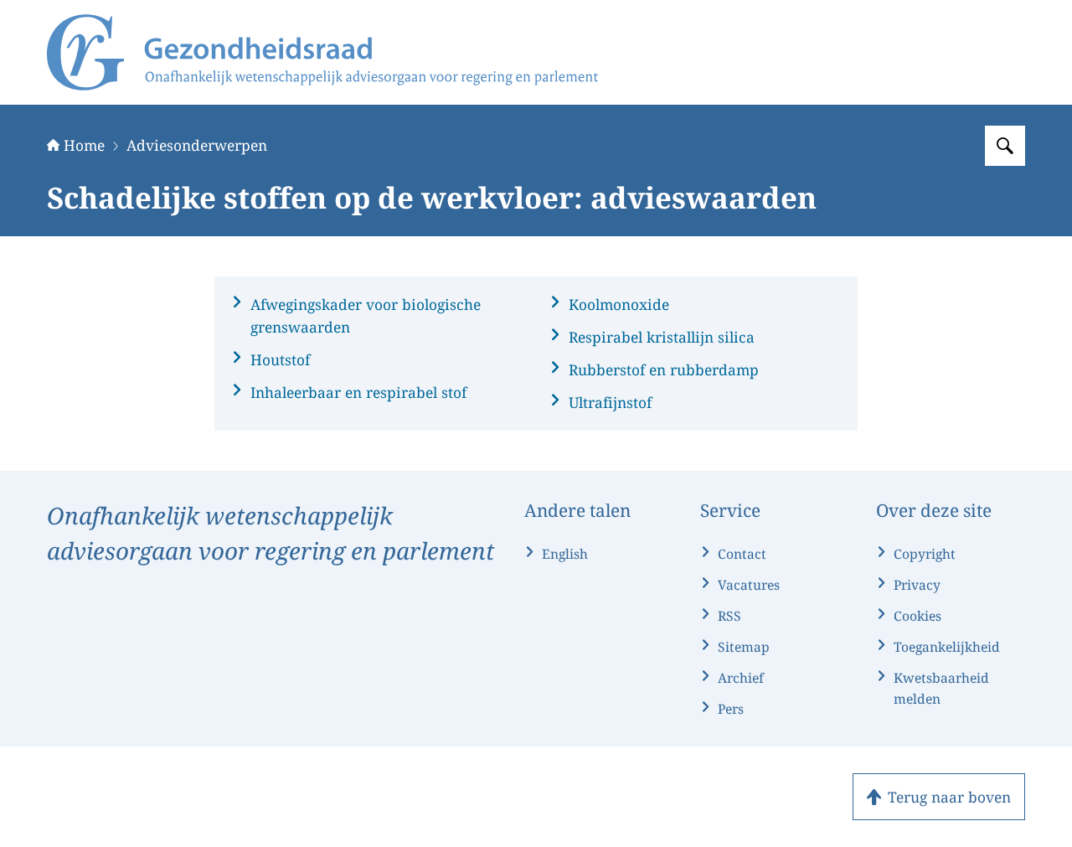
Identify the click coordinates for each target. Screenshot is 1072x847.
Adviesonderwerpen (196, 145)
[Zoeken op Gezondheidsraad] (1005, 146)
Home (84, 145)
